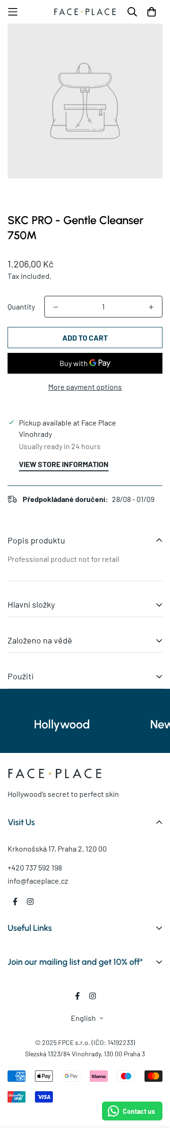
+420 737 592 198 (35, 867)
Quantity (21, 306)
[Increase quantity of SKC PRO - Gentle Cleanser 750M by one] (151, 307)
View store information (64, 464)
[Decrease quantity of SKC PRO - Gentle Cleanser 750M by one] (56, 307)
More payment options (85, 386)
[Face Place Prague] (85, 11)
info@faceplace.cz (38, 880)
